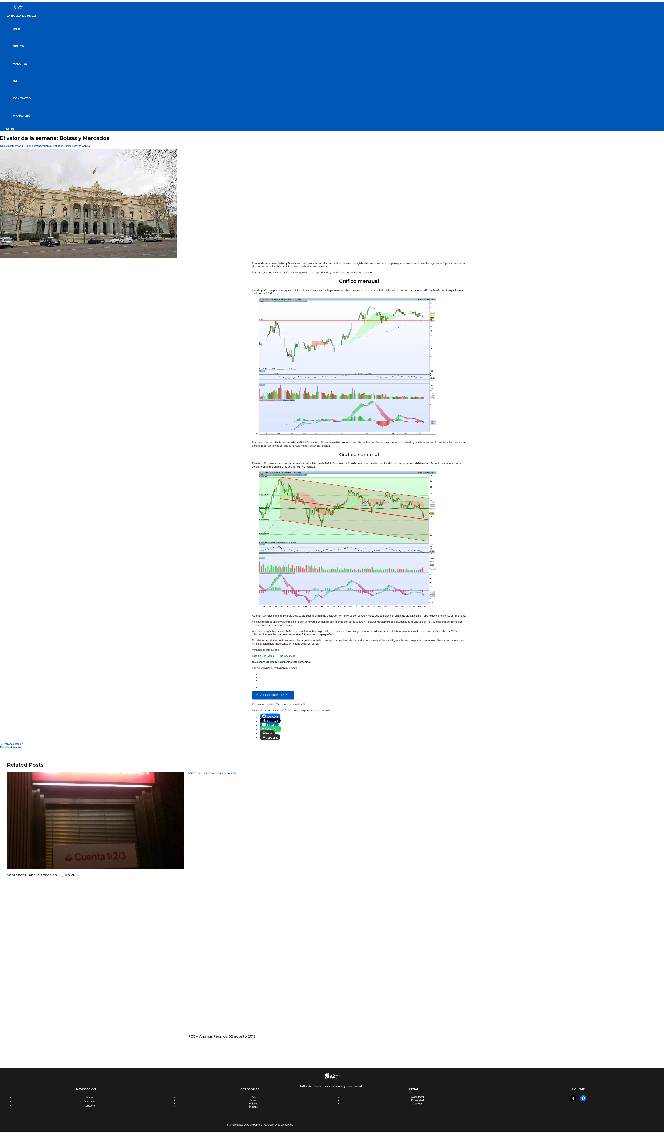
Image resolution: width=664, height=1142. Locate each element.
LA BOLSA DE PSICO (21, 15)
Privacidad (417, 1100)
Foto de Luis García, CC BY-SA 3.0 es (273, 655)
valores (46, 145)
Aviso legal (417, 1096)
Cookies (417, 1103)
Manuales (21, 115)
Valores (20, 63)
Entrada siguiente (12, 747)
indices (19, 81)
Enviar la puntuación (273, 695)
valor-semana (33, 145)
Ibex (16, 29)
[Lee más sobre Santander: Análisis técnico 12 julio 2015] (95, 868)
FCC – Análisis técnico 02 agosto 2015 (221, 1036)
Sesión (19, 46)
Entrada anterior (11, 743)
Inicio (89, 1097)
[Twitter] (7, 129)
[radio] (362, 673)
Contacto (22, 98)
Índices (253, 1106)
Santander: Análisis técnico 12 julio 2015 (43, 875)
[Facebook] (12, 129)
